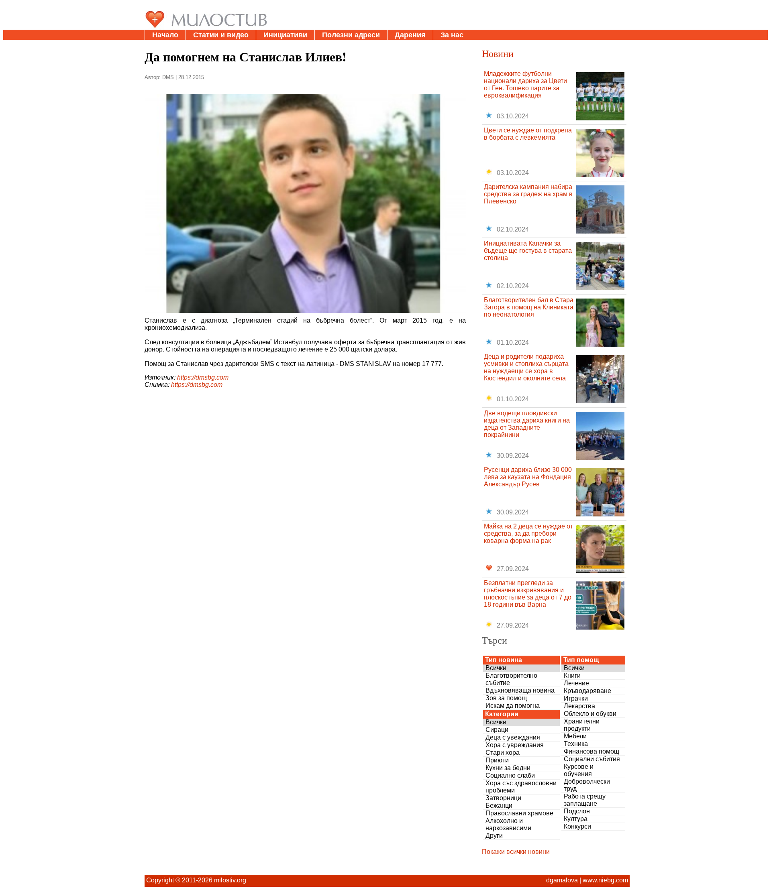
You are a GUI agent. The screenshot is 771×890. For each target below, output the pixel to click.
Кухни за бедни (507, 767)
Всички (495, 667)
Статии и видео (221, 35)
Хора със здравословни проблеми (521, 787)
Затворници (503, 797)
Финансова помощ (591, 751)
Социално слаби (510, 775)
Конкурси (577, 826)
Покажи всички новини (516, 851)
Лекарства (579, 706)
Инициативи (285, 35)
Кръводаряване (587, 690)
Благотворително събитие (511, 679)
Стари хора (502, 752)
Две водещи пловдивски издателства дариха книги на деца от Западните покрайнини (527, 424)
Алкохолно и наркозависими (508, 824)
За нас (452, 35)
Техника (576, 743)
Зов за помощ (506, 698)
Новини (498, 53)
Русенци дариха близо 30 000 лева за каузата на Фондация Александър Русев (528, 477)
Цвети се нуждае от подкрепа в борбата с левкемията (528, 134)
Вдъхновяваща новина (520, 690)
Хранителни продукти (582, 725)
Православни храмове (519, 813)
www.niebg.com (605, 880)
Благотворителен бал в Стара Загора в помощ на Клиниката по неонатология (528, 307)
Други (494, 835)
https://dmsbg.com (202, 377)
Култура (575, 818)
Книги (572, 675)
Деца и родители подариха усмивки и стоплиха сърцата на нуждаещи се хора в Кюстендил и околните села (526, 367)
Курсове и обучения (579, 770)
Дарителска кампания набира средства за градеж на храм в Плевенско (528, 194)
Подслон (577, 811)
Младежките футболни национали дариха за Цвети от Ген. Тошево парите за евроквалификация (525, 84)
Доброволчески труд (587, 785)
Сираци (496, 729)
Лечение (576, 683)
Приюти (497, 760)
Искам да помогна (512, 705)
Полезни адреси (351, 35)
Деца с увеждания (512, 737)
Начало (165, 35)
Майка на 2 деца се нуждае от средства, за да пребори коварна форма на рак (528, 533)
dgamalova (562, 880)
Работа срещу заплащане (585, 800)
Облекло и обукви (590, 713)
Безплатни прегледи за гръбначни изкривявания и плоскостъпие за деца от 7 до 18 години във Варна (527, 593)
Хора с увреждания (514, 745)
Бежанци (498, 805)
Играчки (576, 698)
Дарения (410, 35)
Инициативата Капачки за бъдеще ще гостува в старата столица (528, 250)
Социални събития (592, 759)
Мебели (575, 736)
